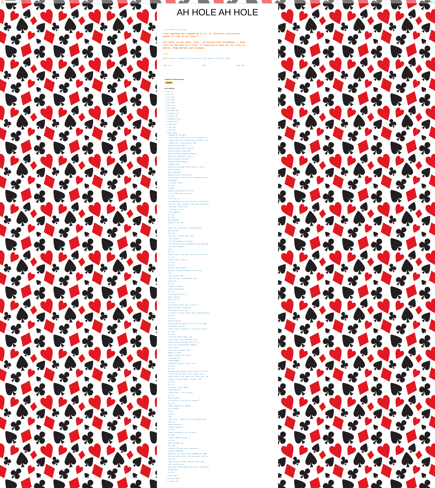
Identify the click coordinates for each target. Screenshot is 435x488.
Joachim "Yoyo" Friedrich (177, 260)
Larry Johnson (173, 347)
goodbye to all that (175, 223)
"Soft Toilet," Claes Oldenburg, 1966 (182, 339)
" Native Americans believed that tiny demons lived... (189, 140)
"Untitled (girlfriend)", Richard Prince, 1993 (186, 462)
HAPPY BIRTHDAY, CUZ (175, 443)
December (172, 110)
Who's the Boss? (174, 169)
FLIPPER (171, 188)
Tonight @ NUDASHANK (175, 451)
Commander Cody (173, 164)
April (170, 133)
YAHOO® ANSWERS (173, 361)
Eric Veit (171, 233)
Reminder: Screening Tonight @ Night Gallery (185, 270)
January (171, 481)
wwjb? (170, 249)
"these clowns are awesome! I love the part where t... (189, 329)
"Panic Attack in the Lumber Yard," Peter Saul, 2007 (188, 377)
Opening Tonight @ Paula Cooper (180, 175)
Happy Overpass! (174, 398)
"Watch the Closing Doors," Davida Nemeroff (185, 228)
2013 (169, 103)
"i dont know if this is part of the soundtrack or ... (189, 138)
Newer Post (167, 65)
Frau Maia (171, 446)
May (170, 130)
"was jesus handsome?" (176, 246)
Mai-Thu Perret (173, 300)
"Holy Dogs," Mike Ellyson (178, 207)
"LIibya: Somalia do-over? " (179, 438)
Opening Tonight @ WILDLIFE (178, 159)
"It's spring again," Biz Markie (180, 241)
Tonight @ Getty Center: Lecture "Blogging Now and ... (189, 177)
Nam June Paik (173, 231)
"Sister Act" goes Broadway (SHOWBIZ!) (183, 345)
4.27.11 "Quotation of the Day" (180, 193)
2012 (169, 105)
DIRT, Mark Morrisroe (176, 464)
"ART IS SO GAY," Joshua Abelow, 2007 (182, 278)
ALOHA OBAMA (172, 180)
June (170, 127)
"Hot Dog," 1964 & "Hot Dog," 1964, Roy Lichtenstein (188, 204)
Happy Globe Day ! (175, 297)
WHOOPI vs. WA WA (174, 353)
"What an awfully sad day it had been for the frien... (189, 254)
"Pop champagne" (174, 212)
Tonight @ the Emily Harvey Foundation (183, 448)
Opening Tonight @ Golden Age (179, 308)
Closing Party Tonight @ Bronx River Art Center (186, 167)
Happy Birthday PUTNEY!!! (177, 146)
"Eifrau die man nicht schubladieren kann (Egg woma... (189, 244)
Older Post (240, 65)
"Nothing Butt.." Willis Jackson (180, 393)
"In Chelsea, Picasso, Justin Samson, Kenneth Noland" (188, 313)
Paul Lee (171, 422)
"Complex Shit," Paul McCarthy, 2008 (182, 143)
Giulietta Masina (174, 321)
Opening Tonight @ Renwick (178, 162)
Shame (227, 58)
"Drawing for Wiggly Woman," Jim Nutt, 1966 (185, 379)
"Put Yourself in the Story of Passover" (183, 401)
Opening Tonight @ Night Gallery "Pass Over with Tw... (189, 371)
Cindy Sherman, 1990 (175, 276)
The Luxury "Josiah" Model (178, 387)
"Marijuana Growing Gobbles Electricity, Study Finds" (188, 467)
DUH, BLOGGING (173, 220)
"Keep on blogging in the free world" (182, 432)
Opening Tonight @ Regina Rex (179, 151)
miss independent (174, 172)
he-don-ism (172, 281)
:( (169, 225)
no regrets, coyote (175, 183)
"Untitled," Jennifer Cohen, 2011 (181, 236)
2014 (169, 100)
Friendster (181, 58)
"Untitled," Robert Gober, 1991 (180, 337)
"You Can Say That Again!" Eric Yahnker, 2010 (185, 374)
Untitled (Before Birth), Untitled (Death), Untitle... (189, 456)
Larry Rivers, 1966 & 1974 (178, 310)
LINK (169, 416)
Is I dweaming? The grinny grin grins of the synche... (189, 201)
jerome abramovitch (175, 424)
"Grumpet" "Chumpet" (175, 286)
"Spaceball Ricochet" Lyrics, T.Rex (181, 363)
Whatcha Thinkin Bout (176, 289)
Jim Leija (190, 58)
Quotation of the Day (216, 58)
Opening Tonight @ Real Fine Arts (181, 191)
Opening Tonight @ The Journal (179, 355)
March (170, 476)
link (169, 273)
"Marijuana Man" (174, 358)
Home (203, 65)
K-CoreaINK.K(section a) (177, 294)
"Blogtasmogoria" (174, 390)
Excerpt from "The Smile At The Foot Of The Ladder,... (189, 324)
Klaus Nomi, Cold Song (176, 326)
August (171, 122)
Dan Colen (171, 459)
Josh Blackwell (173, 239)
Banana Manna (173, 470)
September (172, 119)
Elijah (170, 411)
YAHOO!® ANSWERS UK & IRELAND (179, 406)
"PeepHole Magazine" (175, 427)
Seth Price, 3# (173, 199)
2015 (169, 97)
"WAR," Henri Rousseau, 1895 (179, 350)
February (172, 478)
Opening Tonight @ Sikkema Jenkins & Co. (183, 342)
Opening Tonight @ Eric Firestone (181, 148)
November (172, 113)
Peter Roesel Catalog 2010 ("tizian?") (183, 305)
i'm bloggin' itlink (175, 209)
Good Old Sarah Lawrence (177, 268)
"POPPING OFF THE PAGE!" (177, 135)
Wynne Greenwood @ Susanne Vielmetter (182, 154)
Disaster (172, 58)
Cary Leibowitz (173, 408)
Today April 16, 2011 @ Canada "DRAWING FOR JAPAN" (187, 454)
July (170, 124)
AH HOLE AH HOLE (217, 12)
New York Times (200, 58)
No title (171, 185)
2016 (169, 94)
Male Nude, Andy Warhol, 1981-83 (180, 156)
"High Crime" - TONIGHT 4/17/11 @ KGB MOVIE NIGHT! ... (189, 419)
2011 (169, 108)
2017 (169, 92)
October (171, 116)
